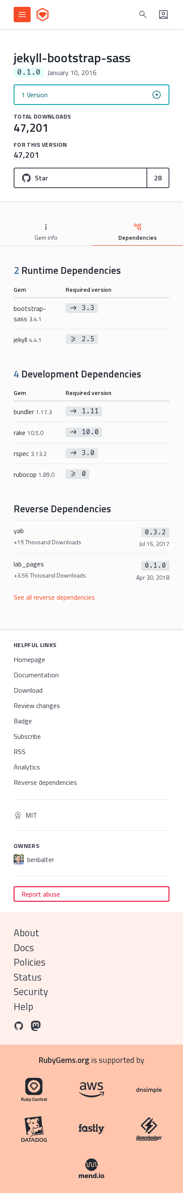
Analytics (27, 767)
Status (28, 976)
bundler (33, 411)
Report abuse (40, 894)
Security (31, 991)
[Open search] (143, 14)
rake (28, 432)
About (26, 932)
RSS (20, 751)
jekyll (28, 339)
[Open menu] (22, 14)
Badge (23, 721)
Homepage (29, 659)
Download (28, 690)
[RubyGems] (42, 14)
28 (158, 178)
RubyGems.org (64, 1060)
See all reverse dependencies (54, 597)
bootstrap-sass (30, 313)
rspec (30, 453)
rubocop (34, 474)
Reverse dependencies (45, 782)
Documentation (36, 675)
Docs (24, 947)
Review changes (37, 705)
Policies (30, 962)
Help (23, 1006)
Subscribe (27, 736)
